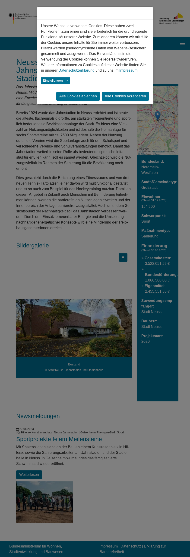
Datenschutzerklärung (76, 70)
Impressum (128, 70)
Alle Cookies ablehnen (78, 96)
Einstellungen (53, 80)
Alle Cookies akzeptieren (125, 96)
